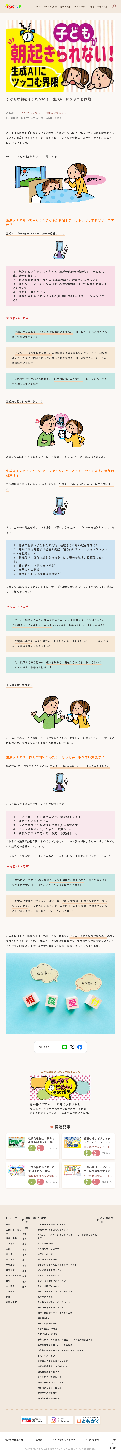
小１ (24, 1238)
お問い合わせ (93, 1439)
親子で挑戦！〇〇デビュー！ (52, 1382)
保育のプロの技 (45, 1296)
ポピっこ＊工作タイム (48, 1275)
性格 (8, 1280)
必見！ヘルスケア (46, 1355)
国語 (8, 1248)
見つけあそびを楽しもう (50, 1377)
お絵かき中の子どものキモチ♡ (53, 1229)
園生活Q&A (43, 1318)
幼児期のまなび (13, 1275)
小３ (24, 1249)
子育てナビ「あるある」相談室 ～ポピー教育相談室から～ (66, 1339)
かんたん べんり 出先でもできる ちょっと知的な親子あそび (67, 1237)
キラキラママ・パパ (47, 1259)
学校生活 (10, 1264)
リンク (112, 1439)
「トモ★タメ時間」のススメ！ (53, 1224)
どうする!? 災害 (45, 1243)
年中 (24, 1270)
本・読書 (10, 1286)
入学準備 (10, 1243)
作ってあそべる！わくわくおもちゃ (55, 1291)
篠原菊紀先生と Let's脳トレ (52, 1366)
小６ (24, 1265)
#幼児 (58, 118)
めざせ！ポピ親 (45, 1254)
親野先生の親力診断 (47, 1393)
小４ (24, 1254)
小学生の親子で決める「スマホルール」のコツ (60, 1350)
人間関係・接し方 (13, 1231)
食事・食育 (11, 1302)
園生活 (9, 1254)
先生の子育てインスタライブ (52, 1307)
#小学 (49, 118)
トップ (37, 6)
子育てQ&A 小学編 (48, 1328)
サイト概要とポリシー (64, 1439)
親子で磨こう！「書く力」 (51, 1387)
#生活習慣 (37, 118)
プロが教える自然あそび (50, 1270)
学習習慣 (10, 1270)
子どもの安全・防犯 (47, 1323)
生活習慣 (10, 1291)
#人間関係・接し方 (17, 118)
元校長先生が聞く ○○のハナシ (54, 1302)
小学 (24, 1233)
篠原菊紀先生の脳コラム (50, 1371)
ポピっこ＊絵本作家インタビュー (54, 1280)
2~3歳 (25, 1228)
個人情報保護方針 (14, 1439)
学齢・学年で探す (99, 6)
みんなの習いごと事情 (48, 1248)
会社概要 (38, 1439)
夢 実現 (10, 1259)
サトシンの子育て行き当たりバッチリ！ (57, 1264)
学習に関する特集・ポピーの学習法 (55, 1344)
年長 (24, 1281)
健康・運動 (11, 1238)
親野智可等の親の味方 (48, 1398)
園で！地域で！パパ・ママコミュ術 (55, 1312)
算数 (8, 1296)
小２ (24, 1244)
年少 (24, 1276)
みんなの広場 (50, 6)
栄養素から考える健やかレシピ (53, 1361)
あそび (9, 1224)
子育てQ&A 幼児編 (48, 1334)
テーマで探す (80, 6)
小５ (24, 1260)
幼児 (24, 1286)
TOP (112, 1448)
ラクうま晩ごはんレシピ (50, 1286)
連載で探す (65, 6)
